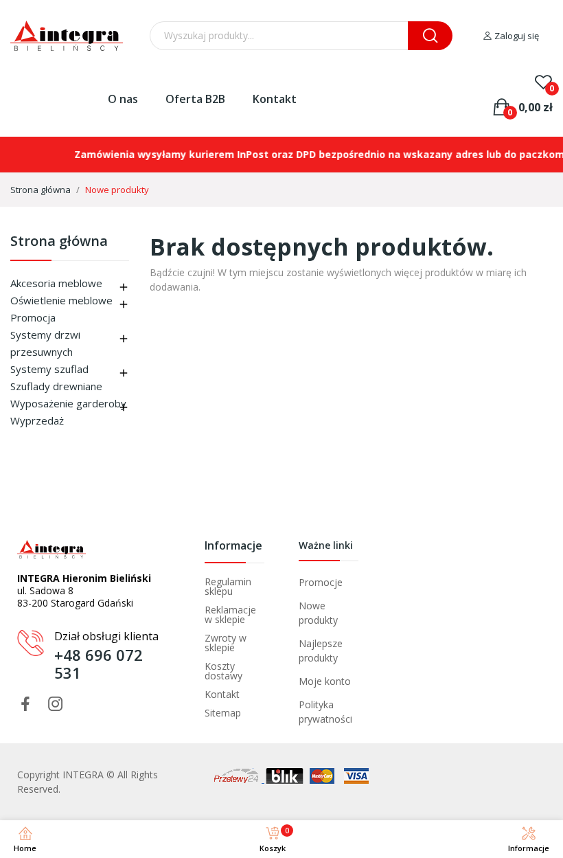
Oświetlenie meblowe (61, 300)
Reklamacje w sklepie (230, 614)
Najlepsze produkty (321, 650)
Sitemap (223, 713)
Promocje (321, 582)
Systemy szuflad (49, 369)
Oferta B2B (195, 98)
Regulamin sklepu (228, 586)
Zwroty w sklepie (225, 643)
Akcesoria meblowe (56, 283)
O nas (123, 98)
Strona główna (59, 242)
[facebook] (25, 704)
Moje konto (325, 681)
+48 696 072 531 (98, 663)
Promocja (33, 317)
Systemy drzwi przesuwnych (45, 343)
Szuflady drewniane (56, 386)
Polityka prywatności (325, 711)
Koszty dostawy (223, 671)
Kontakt (275, 98)
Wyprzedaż (37, 420)
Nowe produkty (318, 612)
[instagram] (55, 704)
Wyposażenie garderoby (68, 403)
